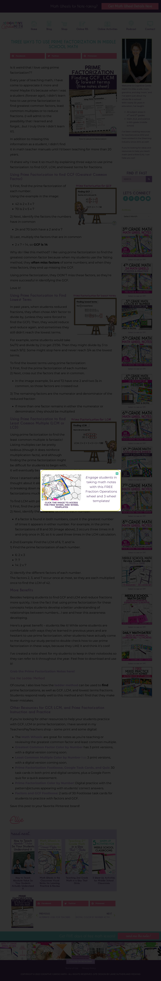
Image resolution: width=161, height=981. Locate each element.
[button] (117, 473)
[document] (80, 490)
